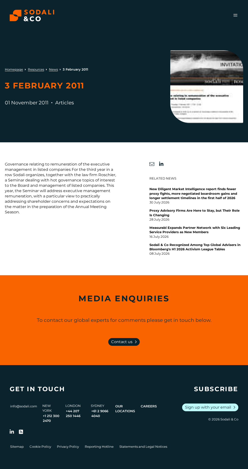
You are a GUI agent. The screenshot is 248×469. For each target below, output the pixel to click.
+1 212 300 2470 (51, 418)
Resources (36, 69)
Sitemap (17, 446)
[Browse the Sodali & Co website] (32, 15)
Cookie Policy (40, 446)
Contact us (125, 342)
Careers (149, 406)
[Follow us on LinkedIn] (12, 431)
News (53, 69)
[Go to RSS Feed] (21, 431)
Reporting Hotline (99, 446)
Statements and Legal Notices (143, 446)
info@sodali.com (23, 406)
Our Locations (125, 408)
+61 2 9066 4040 (99, 413)
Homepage (14, 69)
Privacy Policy (68, 446)
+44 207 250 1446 (73, 413)
